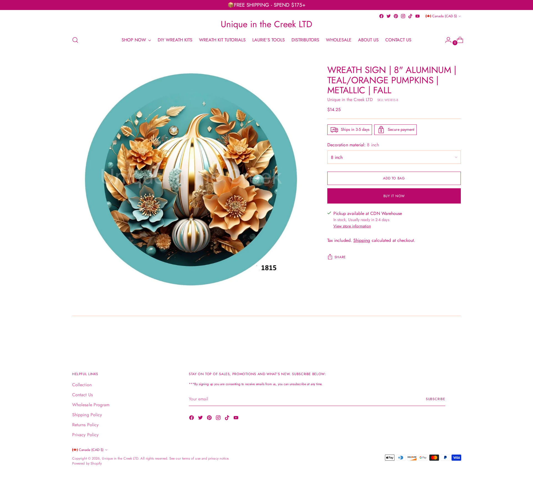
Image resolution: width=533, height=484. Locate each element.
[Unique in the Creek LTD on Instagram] (403, 16)
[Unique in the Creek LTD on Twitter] (388, 16)
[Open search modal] (75, 40)
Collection (82, 385)
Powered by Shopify (87, 463)
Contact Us (82, 395)
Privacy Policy (85, 435)
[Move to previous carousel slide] (443, 338)
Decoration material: (353, 145)
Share (340, 257)
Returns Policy (85, 425)
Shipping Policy (87, 415)
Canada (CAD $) (444, 16)
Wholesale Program (90, 405)
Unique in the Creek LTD (350, 99)
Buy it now (394, 195)
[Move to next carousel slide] (456, 338)
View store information (352, 226)
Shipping (361, 240)
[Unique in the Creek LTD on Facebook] (381, 16)
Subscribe (435, 399)
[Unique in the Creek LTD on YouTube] (417, 16)
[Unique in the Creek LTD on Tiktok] (410, 16)
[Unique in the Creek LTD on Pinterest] (395, 16)
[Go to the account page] (446, 40)
